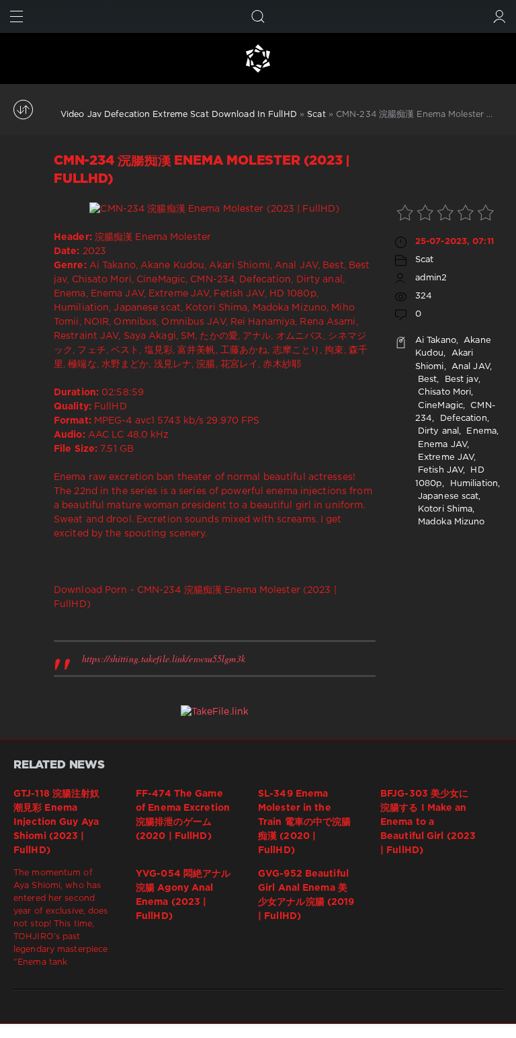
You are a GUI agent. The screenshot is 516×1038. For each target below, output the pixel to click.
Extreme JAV (444, 457)
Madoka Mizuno (450, 522)
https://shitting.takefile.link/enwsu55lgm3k (163, 658)
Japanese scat (447, 496)
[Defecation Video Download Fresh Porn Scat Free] (258, 58)
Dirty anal (437, 431)
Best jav (460, 379)
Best (426, 379)
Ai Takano (435, 340)
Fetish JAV (439, 470)
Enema (480, 431)
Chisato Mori (443, 392)
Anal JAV (469, 366)
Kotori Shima (443, 509)
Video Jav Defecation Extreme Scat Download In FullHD (178, 114)
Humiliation (472, 483)
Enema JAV (441, 444)
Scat (316, 114)
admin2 (431, 278)
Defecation (461, 418)
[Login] (499, 16)
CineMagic (439, 405)
